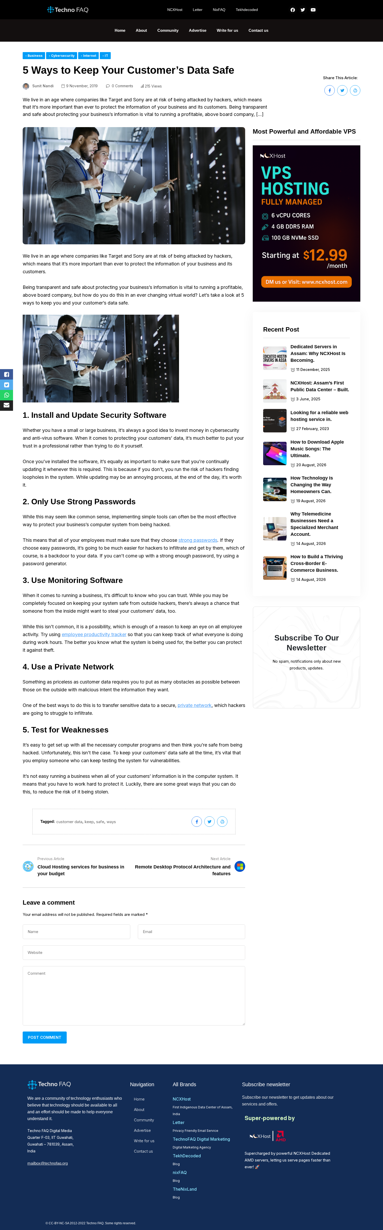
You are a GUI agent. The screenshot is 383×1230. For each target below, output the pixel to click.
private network (195, 705)
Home (120, 30)
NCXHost (174, 10)
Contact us (258, 30)
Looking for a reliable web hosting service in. (319, 416)
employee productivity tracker (94, 634)
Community (167, 30)
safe (100, 821)
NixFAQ (219, 10)
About (141, 30)
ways (111, 821)
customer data (69, 821)
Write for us (227, 30)
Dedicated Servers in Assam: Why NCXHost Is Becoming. (318, 353)
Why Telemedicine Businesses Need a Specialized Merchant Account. (314, 524)
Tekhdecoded (247, 10)
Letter (197, 10)
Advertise (197, 30)
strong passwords (197, 540)
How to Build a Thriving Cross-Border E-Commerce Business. (317, 563)
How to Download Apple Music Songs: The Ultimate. (317, 448)
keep (89, 821)
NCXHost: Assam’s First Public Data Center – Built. (320, 386)
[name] (329, 90)
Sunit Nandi (43, 86)
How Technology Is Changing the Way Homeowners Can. (312, 484)
